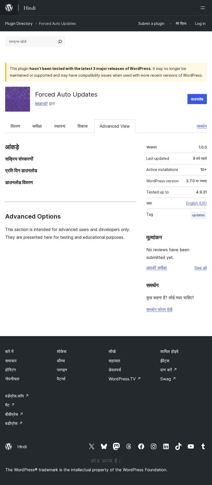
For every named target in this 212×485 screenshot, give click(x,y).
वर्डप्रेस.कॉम (17, 396)
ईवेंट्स (164, 360)
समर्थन (202, 126)
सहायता (114, 360)
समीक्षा (37, 126)
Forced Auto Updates (66, 94)
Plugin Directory (19, 23)
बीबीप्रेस (14, 414)
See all (200, 267)
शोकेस (61, 351)
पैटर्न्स (61, 378)
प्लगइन (62, 369)
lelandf (41, 103)
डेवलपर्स (115, 369)
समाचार (11, 360)
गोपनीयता (12, 378)
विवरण (15, 126)
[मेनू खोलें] (203, 8)
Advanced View (115, 126)
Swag (168, 378)
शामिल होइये (169, 351)
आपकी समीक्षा (156, 267)
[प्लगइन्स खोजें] (60, 42)
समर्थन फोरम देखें (159, 309)
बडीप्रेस (14, 423)
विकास (83, 126)
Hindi (22, 446)
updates (198, 215)
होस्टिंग (10, 369)
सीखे (112, 351)
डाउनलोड (197, 99)
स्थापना (59, 126)
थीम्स (61, 360)
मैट (10, 405)
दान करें (168, 369)
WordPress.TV (125, 378)
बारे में (9, 351)
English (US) (196, 203)
